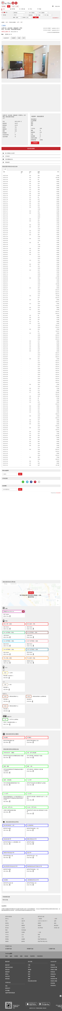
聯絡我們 (7, 971)
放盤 (9, 6)
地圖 (19, 38)
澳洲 (29, 974)
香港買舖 (53, 983)
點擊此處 (31, 592)
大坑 (23, 936)
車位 (31, 9)
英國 (29, 976)
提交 (20, 474)
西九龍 (7, 927)
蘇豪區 (7, 941)
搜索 (36, 17)
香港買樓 (53, 976)
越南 (11, 956)
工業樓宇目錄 (52, 948)
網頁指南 (7, 978)
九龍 (39, 932)
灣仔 (6, 921)
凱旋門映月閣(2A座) (42, 941)
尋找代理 (7, 976)
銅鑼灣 (23, 925)
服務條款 (40, 1008)
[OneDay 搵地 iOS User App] (31, 1004)
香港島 (40, 918)
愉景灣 (7, 932)
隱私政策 (44, 1008)
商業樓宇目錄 (30, 948)
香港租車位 (53, 974)
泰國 (21, 956)
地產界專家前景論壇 (10, 992)
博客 (6, 986)
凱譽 (39, 934)
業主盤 (4, 15)
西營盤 (7, 939)
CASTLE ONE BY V (42, 921)
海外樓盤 (3, 6)
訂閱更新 (35, 142)
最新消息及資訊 (9, 967)
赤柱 (23, 918)
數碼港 (23, 941)
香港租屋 (53, 965)
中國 (29, 965)
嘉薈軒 (39, 923)
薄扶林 (7, 936)
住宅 (4, 9)
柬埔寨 (29, 969)
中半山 (7, 934)
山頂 (23, 934)
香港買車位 (53, 985)
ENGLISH (57, 6)
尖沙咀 (23, 927)
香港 (6, 956)
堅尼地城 (24, 930)
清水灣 (7, 925)
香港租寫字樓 (54, 967)
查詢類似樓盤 (31, 148)
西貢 (6, 930)
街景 (24, 38)
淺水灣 (23, 921)
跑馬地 (7, 923)
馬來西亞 (32, 956)
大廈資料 (13, 38)
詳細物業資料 (6, 38)
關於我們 (7, 965)
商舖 (40, 9)
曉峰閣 (39, 925)
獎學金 (6, 974)
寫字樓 (13, 9)
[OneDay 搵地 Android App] (44, 1004)
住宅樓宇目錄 (8, 948)
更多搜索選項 (55, 17)
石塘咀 (23, 932)
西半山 (7, 918)
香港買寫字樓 (54, 978)
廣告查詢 (7, 969)
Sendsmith (58, 492)
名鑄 (39, 936)
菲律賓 (16, 956)
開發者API (7, 988)
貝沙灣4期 (40, 927)
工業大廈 (23, 9)
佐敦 (23, 923)
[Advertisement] (31, 97)
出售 (5, 169)
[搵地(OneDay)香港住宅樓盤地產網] (9, 2)
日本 (29, 967)
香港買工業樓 (54, 981)
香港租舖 (53, 971)
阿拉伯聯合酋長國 (32, 981)
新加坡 (26, 956)
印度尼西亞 (40, 956)
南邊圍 (23, 939)
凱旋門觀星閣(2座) (42, 939)
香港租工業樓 (54, 969)
